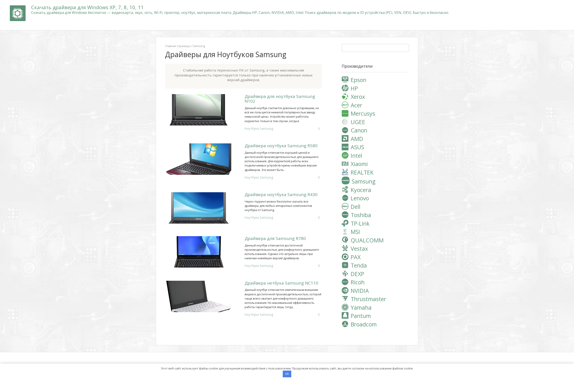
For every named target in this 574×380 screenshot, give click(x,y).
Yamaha (361, 307)
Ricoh (358, 282)
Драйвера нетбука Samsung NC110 (281, 283)
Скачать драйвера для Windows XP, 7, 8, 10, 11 (87, 7)
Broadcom (364, 324)
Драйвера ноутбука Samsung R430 (281, 194)
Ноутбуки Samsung (259, 128)
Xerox (358, 96)
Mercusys (363, 113)
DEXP (357, 274)
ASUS (357, 147)
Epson (358, 80)
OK (287, 374)
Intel (356, 155)
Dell (355, 206)
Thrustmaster (368, 299)
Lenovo (360, 198)
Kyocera (361, 190)
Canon (359, 130)
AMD (357, 138)
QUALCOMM (367, 240)
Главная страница (177, 46)
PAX (356, 257)
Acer (356, 105)
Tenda (359, 265)
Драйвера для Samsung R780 (275, 238)
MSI (355, 231)
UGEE (358, 122)
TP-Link (360, 223)
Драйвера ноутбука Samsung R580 (281, 146)
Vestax (359, 248)
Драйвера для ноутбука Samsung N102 (280, 98)
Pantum (361, 316)
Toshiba (361, 215)
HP (354, 88)
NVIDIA (360, 290)
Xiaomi (359, 164)
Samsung (198, 46)
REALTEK (362, 172)
